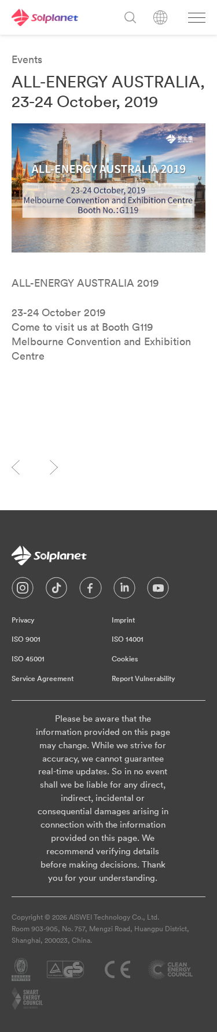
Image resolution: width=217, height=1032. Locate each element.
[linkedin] (124, 591)
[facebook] (90, 591)
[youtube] (158, 591)
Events (27, 59)
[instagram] (22, 591)
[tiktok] (56, 591)
